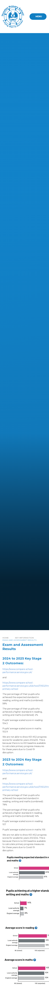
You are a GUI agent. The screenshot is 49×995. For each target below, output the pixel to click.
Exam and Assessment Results (19, 640)
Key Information (24, 638)
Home (5, 638)
